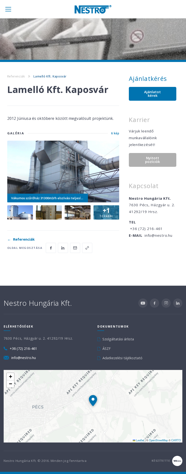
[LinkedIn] (177, 303)
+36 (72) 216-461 (146, 228)
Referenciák (16, 76)
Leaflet (139, 440)
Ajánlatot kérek (152, 93)
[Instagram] (166, 303)
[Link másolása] (87, 248)
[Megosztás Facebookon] (51, 248)
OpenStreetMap (158, 440)
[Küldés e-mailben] (75, 248)
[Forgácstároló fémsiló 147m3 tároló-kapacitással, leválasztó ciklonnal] (20, 212)
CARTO (176, 440)
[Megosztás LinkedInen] (63, 248)
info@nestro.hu (158, 235)
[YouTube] (142, 303)
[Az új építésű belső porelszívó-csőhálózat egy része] (78, 212)
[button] (93, 400)
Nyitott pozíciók (152, 159)
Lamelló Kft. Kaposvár (50, 76)
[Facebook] (154, 303)
